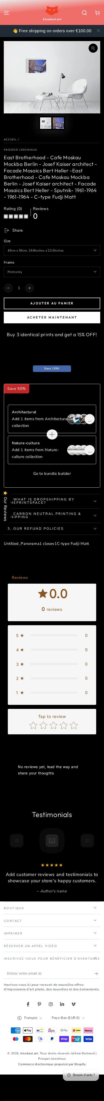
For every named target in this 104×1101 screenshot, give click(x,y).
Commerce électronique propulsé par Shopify (52, 1064)
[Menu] (6, 13)
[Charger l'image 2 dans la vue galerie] (58, 123)
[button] (84, 13)
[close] (98, 30)
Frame (9, 262)
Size (7, 241)
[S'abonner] (97, 973)
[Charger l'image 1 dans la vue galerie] (45, 123)
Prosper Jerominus (20, 150)
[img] (16, 217)
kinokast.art (29, 1053)
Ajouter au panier (52, 303)
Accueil (10, 139)
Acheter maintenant (52, 317)
